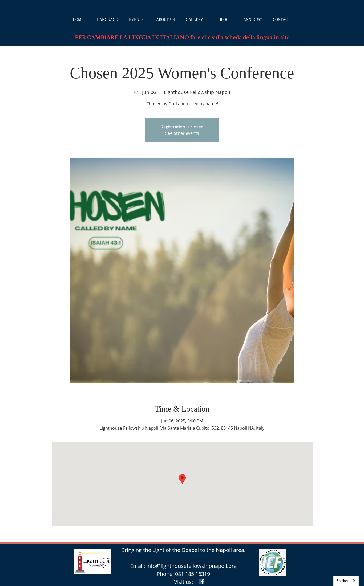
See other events (182, 133)
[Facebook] (201, 581)
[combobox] (346, 581)
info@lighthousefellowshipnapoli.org (191, 565)
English (342, 581)
